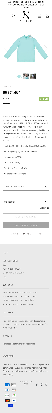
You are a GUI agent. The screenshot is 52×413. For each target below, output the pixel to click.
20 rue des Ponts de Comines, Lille (20, 296)
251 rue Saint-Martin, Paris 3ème (18, 300)
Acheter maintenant (26, 225)
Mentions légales (12, 269)
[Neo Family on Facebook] (36, 385)
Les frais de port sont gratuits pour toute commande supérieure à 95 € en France (26, 4)
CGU (4, 265)
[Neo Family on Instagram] (41, 385)
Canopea (7, 86)
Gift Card (7, 336)
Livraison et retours (13, 273)
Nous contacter (10, 261)
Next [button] (44, 48)
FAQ (4, 277)
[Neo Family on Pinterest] (46, 385)
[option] (26, 48)
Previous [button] (7, 48)
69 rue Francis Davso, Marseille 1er (20, 293)
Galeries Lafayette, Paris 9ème (18, 304)
